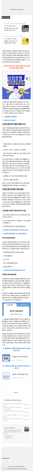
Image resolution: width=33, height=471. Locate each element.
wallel (23, 466)
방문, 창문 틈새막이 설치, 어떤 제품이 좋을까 (12, 404)
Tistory (15, 466)
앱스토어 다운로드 (10, 120)
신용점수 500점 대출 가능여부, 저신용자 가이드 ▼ (17, 367)
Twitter (13, 468)
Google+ (25, 468)
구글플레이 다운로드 (11, 117)
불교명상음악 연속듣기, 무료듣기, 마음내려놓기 (13, 419)
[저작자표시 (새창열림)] (20, 392)
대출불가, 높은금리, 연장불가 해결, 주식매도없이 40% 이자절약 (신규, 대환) (11, 42)
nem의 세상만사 (9, 428)
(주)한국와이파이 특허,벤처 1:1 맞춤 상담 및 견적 (11, 26)
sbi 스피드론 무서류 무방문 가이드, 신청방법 (12, 416)
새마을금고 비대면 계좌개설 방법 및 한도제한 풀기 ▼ (17, 349)
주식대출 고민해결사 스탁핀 (11, 39)
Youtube (21, 468)
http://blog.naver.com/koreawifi (13, 23)
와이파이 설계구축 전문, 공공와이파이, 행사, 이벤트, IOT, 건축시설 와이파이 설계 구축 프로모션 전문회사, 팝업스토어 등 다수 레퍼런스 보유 (11, 29)
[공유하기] (7, 392)
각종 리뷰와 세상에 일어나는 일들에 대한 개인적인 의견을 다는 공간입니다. (12, 431)
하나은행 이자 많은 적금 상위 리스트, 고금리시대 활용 (12, 408)
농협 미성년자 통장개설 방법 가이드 (14, 270)
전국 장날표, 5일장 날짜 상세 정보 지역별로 (13, 412)
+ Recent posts (5, 458)
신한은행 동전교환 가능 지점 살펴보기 (15, 233)
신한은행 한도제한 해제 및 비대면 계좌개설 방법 (16, 9)
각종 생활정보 (7, 400)
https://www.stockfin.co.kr (12, 36)
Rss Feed (8, 468)
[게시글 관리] (10, 392)
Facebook (17, 468)
